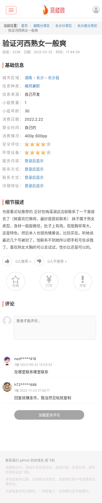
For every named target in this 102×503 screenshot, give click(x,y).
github (25, 460)
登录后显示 (34, 160)
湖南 (28, 77)
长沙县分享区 (87, 26)
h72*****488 (25, 384)
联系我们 (12, 460)
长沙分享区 (63, 26)
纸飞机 (50, 460)
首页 (24, 26)
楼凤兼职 (32, 86)
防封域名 (37, 460)
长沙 (40, 77)
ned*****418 (25, 358)
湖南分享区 (41, 26)
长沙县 (53, 77)
